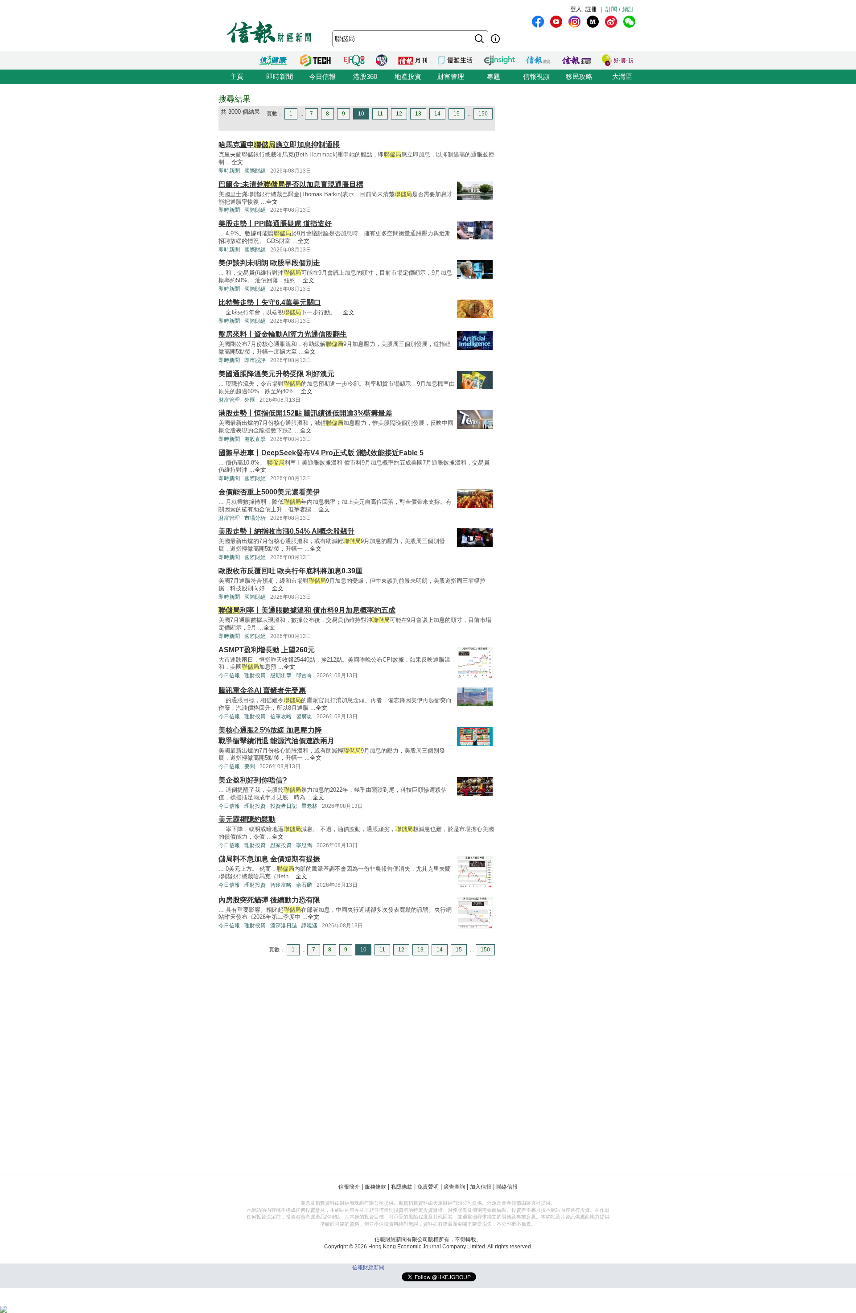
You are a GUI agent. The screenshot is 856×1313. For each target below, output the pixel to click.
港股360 (365, 76)
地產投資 (408, 76)
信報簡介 (349, 1187)
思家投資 (281, 845)
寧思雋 (304, 845)
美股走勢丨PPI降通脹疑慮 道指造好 (275, 223)
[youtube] (556, 22)
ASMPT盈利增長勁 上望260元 (266, 650)
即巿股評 (255, 360)
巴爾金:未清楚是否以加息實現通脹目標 (290, 184)
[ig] (574, 22)
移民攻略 (579, 76)
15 (456, 114)
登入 (576, 9)
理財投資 (255, 675)
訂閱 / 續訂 (619, 9)
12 (399, 114)
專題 (493, 76)
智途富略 (281, 885)
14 (437, 114)
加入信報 (480, 1187)
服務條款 (375, 1187)
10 (361, 114)
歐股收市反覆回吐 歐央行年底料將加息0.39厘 (290, 571)
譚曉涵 (309, 925)
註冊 (591, 9)
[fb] (538, 22)
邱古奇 (304, 675)
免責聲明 (428, 1187)
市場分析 (255, 518)
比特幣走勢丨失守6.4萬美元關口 (269, 302)
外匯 (249, 400)
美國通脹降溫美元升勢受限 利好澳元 (276, 374)
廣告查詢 (454, 1187)
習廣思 (304, 716)
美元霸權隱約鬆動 (247, 819)
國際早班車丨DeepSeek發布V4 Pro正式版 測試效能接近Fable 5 (321, 453)
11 (380, 114)
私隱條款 (401, 1187)
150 (483, 114)
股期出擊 (281, 675)
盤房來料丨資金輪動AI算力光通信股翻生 (282, 334)
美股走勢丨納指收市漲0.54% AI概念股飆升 (286, 531)
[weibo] (611, 22)
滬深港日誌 (283, 925)
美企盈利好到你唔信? (252, 780)
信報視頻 (536, 76)
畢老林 (309, 806)
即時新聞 (279, 76)
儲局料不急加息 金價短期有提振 (269, 859)
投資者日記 (283, 806)
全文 (237, 162)
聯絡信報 (507, 1187)
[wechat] (629, 22)
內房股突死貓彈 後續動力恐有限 (269, 900)
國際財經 (255, 171)
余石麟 (304, 885)
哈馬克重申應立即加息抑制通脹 (279, 144)
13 (418, 114)
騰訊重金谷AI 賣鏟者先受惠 (262, 690)
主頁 (236, 76)
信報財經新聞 (368, 1267)
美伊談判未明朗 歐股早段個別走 (269, 263)
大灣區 (622, 76)
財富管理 (450, 76)
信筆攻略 (281, 716)
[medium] (593, 22)
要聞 (249, 766)
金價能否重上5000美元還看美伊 (269, 492)
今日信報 (322, 76)
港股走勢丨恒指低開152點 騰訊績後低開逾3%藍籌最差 (305, 413)
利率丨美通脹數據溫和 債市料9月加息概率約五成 (306, 610)
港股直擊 (255, 439)
